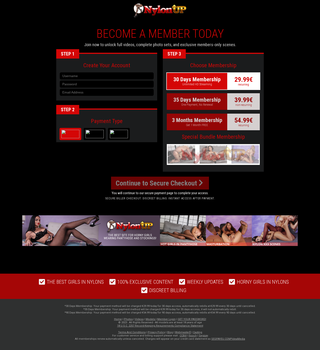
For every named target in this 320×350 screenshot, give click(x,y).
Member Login (166, 319)
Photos (128, 319)
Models (151, 319)
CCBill (183, 335)
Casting (197, 332)
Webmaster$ (183, 332)
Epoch (193, 335)
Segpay (203, 335)
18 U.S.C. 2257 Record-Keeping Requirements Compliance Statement (160, 325)
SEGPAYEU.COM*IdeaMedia (228, 338)
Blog (170, 332)
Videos (139, 319)
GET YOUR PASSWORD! (192, 319)
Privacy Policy (156, 332)
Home (118, 319)
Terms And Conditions (132, 332)
